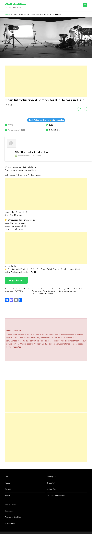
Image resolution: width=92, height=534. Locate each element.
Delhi (51, 125)
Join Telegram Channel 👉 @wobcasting (47, 120)
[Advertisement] (46, 81)
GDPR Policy (10, 523)
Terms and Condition (13, 517)
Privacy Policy (10, 505)
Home (7, 477)
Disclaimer (9, 511)
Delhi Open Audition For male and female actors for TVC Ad (17, 290)
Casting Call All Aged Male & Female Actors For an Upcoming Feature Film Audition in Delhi (43, 291)
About (7, 483)
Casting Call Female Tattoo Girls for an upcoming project (70, 290)
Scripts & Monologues (56, 495)
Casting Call (52, 477)
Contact (8, 489)
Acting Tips (51, 489)
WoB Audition (15, 4)
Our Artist (51, 483)
